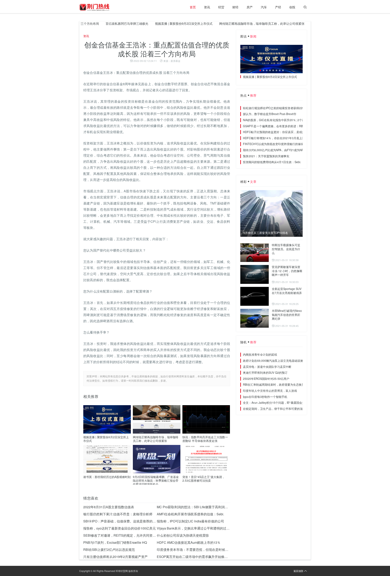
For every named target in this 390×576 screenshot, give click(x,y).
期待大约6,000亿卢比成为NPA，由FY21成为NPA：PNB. (278, 150)
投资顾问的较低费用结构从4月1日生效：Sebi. (272, 162)
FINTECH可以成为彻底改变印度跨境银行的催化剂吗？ (277, 144)
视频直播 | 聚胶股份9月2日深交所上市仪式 (170, 23)
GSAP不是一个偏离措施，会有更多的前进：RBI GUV (277, 126)
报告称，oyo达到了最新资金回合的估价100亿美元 (119, 528)
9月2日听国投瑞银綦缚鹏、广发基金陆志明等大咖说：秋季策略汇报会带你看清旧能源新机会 (156, 480)
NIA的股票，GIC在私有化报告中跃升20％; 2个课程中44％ (279, 120)
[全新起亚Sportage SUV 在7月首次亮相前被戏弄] (254, 296)
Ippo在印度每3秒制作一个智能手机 (265, 397)
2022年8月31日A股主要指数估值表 (108, 507)
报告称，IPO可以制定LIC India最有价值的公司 (190, 521)
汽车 (264, 7)
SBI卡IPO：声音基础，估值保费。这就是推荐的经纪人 (120, 521)
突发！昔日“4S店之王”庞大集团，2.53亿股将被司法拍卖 (203, 478)
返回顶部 (298, 571)
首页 (193, 7)
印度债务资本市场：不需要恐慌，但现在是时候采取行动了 (193, 549)
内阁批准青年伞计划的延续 (260, 354)
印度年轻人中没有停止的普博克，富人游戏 (270, 391)
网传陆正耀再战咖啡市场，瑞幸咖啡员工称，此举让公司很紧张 (248, 23)
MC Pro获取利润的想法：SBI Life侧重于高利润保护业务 (193, 507)
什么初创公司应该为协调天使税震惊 (183, 535)
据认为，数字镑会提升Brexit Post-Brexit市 (269, 114)
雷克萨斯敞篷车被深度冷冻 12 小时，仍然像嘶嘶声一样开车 (287, 271)
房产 (250, 7)
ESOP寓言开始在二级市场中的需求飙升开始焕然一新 (193, 556)
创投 (292, 7)
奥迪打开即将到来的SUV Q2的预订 (265, 372)
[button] (260, 70)
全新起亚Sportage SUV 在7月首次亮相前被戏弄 (287, 291)
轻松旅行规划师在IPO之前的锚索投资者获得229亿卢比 (277, 108)
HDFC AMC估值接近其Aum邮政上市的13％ (188, 542)
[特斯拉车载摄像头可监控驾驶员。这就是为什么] (254, 252)
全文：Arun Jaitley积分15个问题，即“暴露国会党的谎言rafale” (282, 403)
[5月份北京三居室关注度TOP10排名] (271, 213)
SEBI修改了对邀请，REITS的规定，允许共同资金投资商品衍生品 (120, 535)
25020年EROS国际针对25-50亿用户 (266, 379)
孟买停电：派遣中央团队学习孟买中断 (267, 367)
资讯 (207, 7)
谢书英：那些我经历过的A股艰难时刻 (107, 477)
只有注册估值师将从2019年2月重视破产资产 (115, 556)
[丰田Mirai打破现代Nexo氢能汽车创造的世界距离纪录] (254, 318)
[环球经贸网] (94, 7)
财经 (235, 7)
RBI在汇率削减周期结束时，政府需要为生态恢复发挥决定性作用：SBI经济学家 (293, 384)
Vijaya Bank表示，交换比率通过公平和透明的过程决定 (193, 528)
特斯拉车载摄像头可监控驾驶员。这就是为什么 (286, 249)
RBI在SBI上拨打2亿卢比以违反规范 (109, 549)
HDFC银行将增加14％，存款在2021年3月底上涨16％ (277, 138)
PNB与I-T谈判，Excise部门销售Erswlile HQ (115, 542)
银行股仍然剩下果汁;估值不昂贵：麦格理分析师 (117, 514)
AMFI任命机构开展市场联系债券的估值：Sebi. (190, 514)
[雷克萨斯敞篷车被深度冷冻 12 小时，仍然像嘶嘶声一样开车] (254, 274)
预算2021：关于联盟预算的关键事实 (266, 156)
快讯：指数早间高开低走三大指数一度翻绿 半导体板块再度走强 (205, 439)
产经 (278, 7)
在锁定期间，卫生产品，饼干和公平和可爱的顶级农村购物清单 (283, 409)
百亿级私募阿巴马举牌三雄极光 (113, 23)
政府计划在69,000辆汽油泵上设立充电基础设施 (273, 361)
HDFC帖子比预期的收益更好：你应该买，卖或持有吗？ (278, 132)
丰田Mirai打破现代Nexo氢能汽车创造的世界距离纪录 (287, 315)
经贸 (221, 7)
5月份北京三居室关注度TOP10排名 (265, 233)
